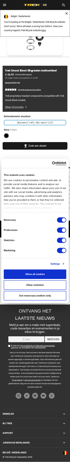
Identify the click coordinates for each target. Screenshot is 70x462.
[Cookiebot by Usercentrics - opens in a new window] (52, 163)
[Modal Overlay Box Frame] (35, 348)
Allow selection (35, 285)
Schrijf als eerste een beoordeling (29, 90)
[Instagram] (18, 396)
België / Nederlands (15, 452)
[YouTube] (43, 396)
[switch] (61, 230)
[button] (35, 39)
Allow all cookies (35, 274)
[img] (11, 89)
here (43, 30)
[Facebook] (35, 396)
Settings (55, 263)
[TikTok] (27, 396)
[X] (52, 396)
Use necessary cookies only (35, 295)
